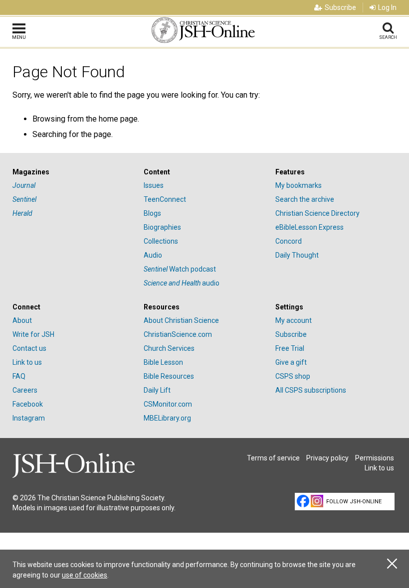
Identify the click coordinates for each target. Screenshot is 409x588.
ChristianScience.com (178, 334)
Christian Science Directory (317, 213)
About (22, 320)
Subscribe (340, 7)
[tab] (73, 172)
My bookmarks (298, 185)
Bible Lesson (163, 362)
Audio (153, 255)
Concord (288, 241)
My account (293, 320)
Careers (24, 390)
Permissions (374, 458)
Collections (161, 241)
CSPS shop (292, 376)
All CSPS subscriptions (310, 390)
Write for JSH (33, 334)
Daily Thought (297, 255)
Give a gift (291, 362)
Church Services (169, 348)
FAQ (18, 376)
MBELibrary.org (167, 418)
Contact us (29, 348)
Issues (154, 185)
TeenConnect (165, 199)
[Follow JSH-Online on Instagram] (317, 501)
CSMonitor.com (168, 404)
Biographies (162, 227)
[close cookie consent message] (392, 564)
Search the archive (304, 199)
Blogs (152, 213)
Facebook (27, 404)
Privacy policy (327, 458)
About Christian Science (181, 320)
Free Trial (289, 348)
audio (181, 283)
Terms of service (273, 458)
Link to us (27, 362)
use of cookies (84, 575)
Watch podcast (180, 269)
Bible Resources (169, 376)
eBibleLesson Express (309, 227)
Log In (387, 7)
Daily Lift (157, 390)
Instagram (28, 418)
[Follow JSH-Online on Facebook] (303, 501)
